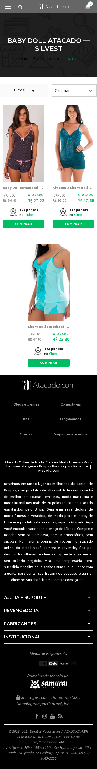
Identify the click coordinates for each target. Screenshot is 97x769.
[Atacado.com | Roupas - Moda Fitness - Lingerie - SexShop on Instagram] (44, 716)
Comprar (23, 223)
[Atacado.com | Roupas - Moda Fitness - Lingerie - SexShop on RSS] (60, 716)
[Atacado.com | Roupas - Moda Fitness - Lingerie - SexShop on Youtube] (52, 716)
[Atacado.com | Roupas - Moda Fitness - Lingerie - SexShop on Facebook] (36, 716)
